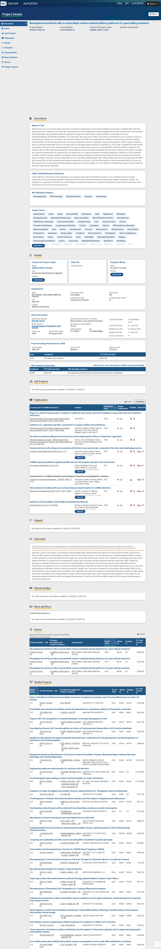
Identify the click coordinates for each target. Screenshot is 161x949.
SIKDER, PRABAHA (70, 863)
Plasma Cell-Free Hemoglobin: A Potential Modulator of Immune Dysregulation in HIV (68, 719)
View (80, 458)
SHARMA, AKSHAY (70, 784)
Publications (9, 38)
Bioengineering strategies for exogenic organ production (56, 869)
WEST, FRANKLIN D (70, 904)
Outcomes (8, 48)
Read (38, 246)
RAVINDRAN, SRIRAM (71, 853)
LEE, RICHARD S (69, 945)
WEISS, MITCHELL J (70, 781)
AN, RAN (66, 703)
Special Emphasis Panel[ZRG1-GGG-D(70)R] (46, 327)
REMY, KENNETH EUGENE (71, 723)
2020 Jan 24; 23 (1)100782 (44, 505)
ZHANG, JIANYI (68, 885)
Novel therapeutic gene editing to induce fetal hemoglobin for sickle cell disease (66, 778)
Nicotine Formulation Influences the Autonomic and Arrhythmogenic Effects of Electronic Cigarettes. (76, 436)
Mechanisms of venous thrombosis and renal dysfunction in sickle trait (62, 817)
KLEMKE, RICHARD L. (71, 892)
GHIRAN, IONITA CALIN (41, 268)
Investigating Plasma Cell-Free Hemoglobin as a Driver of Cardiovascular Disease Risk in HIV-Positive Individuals (81, 728)
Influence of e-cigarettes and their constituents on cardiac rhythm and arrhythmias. (68, 425)
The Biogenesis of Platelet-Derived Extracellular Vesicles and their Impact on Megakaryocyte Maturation (77, 798)
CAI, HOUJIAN (68, 925)
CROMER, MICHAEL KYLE (71, 773)
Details (7, 28)
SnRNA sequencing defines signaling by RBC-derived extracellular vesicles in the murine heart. (72, 462)
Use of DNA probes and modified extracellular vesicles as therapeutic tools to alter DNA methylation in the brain (80, 941)
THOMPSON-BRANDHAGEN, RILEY (71, 812)
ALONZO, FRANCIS (70, 855)
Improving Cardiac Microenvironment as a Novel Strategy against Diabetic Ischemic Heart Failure (74, 878)
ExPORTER (137, 3)
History (7, 62)
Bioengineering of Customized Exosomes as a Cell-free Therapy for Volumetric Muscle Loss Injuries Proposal (79, 859)
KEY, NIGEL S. (67, 821)
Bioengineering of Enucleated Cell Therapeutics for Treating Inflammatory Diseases (68, 888)
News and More (10, 57)
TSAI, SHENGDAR (69, 787)
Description (8, 24)
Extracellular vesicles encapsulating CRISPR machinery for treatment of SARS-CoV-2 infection (73, 922)
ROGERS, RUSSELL (70, 843)
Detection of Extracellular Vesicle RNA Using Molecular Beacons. (59, 502)
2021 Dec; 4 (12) (44, 465)
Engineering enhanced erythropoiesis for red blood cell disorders (59, 768)
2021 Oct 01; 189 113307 (50, 491)
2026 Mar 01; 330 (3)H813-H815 (50, 420)
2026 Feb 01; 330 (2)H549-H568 (50, 429)
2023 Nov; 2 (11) (48, 451)
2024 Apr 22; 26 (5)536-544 (51, 442)
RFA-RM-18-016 (38, 321)
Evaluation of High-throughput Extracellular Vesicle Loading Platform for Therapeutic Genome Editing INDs (78, 791)
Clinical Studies (10, 53)
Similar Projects (11, 67)
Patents (7, 43)
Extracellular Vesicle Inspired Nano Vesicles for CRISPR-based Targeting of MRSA (67, 849)
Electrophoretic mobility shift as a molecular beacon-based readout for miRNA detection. (70, 488)
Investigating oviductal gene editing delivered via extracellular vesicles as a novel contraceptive (73, 808)
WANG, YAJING (68, 882)
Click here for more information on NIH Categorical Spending (118, 365)
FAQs (119, 3)
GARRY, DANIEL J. (69, 872)
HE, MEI (65, 794)
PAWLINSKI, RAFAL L (71, 824)
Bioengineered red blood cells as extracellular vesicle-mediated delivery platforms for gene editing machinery (80, 649)
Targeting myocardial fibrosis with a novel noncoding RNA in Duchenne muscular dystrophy (71, 840)
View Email (38, 280)
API (127, 3)
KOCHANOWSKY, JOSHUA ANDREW (71, 936)
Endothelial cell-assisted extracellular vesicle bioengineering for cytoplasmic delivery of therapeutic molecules (80, 709)
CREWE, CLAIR (68, 713)
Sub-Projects (10, 33)
